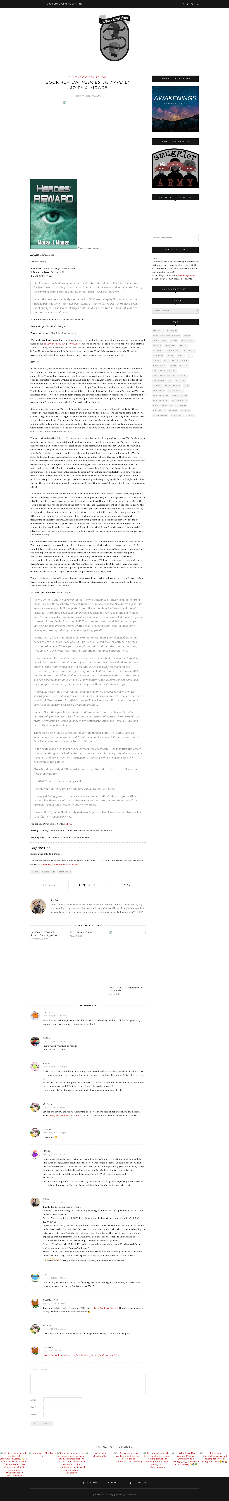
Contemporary (160, 341)
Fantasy (35, 872)
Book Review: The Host (82, 932)
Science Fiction (172, 385)
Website (34, 1414)
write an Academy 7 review (104, 1308)
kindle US (46, 864)
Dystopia (157, 346)
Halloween (189, 351)
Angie (46, 1038)
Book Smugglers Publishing (166, 336)
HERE (68, 823)
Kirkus (181, 356)
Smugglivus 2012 (179, 395)
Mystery (184, 366)
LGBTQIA (156, 361)
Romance (157, 385)
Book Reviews (98, 77)
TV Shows (185, 410)
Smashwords (72, 864)
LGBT (190, 356)
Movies (173, 366)
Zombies (190, 415)
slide (186, 385)
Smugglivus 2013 (160, 400)
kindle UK (57, 864)
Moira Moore (64, 872)
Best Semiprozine (186, 275)
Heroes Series (48, 872)
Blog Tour (172, 331)
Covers (174, 341)
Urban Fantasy (160, 415)
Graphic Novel (174, 351)
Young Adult (177, 415)
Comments (49, 885)
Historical (158, 356)
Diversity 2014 (187, 341)
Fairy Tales (170, 346)
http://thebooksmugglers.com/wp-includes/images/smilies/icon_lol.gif (81, 1355)
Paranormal (159, 381)
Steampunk (181, 405)
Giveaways (158, 351)
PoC (170, 381)
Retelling (180, 381)
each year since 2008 (55, 343)
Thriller (173, 410)
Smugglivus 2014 (179, 400)
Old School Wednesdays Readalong (170, 376)
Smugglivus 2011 (160, 395)
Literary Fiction (180, 361)
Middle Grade (159, 366)
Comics (187, 336)
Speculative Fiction (162, 405)
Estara (47, 1104)
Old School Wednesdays (164, 371)
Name (33, 1400)
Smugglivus (158, 390)
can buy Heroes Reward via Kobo (64, 1115)
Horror (170, 356)
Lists (166, 361)
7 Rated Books (78, 77)
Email (33, 1407)
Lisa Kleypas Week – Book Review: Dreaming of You (44, 934)
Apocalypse (158, 331)
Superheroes (159, 410)
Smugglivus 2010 (175, 390)
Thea (127, 885)
